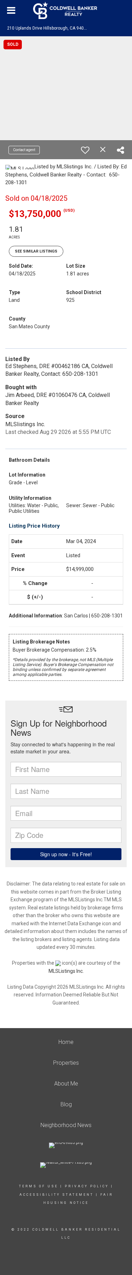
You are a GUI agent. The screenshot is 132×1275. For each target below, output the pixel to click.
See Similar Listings (36, 251)
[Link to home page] (66, 10)
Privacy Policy (87, 1186)
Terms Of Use (38, 1186)
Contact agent (24, 150)
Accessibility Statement (56, 1194)
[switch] (85, 150)
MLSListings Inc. (66, 971)
